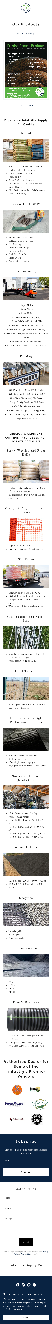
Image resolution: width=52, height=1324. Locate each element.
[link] (25, 8)
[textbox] (26, 1161)
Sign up (26, 1172)
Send (26, 1242)
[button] (6, 8)
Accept (26, 1317)
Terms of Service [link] (27, 1254)
